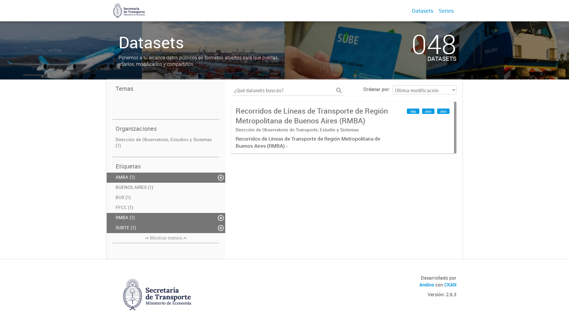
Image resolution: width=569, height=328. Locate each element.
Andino (426, 284)
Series (446, 10)
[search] (339, 90)
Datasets (422, 10)
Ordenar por (376, 89)
